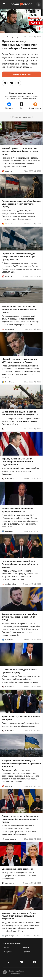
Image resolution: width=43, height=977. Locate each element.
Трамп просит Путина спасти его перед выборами (21, 718)
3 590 (39, 382)
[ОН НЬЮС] (3, 329)
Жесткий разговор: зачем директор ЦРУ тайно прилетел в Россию (19, 360)
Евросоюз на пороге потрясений (18, 869)
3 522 (39, 429)
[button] (5, 83)
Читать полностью (22, 74)
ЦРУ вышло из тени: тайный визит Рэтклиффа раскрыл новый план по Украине (20, 564)
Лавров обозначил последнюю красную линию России (17, 510)
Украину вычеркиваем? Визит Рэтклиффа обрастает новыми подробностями (17, 462)
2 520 (39, 883)
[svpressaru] (3, 429)
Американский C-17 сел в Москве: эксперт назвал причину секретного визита (19, 309)
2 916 (39, 731)
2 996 (39, 584)
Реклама (6, 948)
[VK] (21, 962)
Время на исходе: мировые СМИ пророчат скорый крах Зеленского (19, 45)
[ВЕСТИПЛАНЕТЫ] (3, 584)
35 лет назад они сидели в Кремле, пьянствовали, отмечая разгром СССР (21, 413)
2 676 (39, 786)
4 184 (39, 276)
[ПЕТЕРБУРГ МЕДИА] (3, 936)
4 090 (39, 329)
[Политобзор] (21, 4)
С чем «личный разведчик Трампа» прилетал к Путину (19, 671)
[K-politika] (3, 382)
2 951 (39, 687)
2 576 (39, 839)
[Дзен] (34, 962)
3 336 (39, 479)
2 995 (39, 640)
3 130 (39, 531)
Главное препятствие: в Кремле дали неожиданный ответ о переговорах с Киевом (20, 819)
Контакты (26, 948)
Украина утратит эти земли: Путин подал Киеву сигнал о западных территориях (19, 916)
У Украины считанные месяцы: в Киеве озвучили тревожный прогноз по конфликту (21, 764)
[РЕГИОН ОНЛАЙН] (3, 171)
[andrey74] (3, 36)
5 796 (39, 171)
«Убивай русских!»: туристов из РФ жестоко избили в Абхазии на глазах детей (20, 151)
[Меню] (4, 4)
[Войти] (38, 4)
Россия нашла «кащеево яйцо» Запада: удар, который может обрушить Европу (21, 204)
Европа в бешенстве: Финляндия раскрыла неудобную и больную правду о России (18, 257)
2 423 (39, 936)
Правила (26, 952)
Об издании (7, 952)
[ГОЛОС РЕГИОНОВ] (3, 839)
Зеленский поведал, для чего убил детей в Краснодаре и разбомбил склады (19, 617)
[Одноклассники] (8, 962)
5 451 (39, 224)
